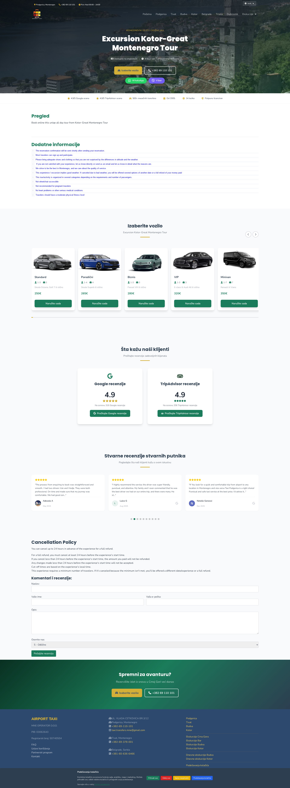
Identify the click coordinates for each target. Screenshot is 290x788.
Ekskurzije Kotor (195, 748)
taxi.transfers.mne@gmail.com (128, 730)
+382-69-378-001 (122, 742)
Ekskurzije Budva (195, 744)
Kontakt (35, 756)
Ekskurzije (248, 14)
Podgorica (161, 14)
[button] (131, 519)
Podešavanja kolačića (202, 778)
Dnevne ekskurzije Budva (199, 755)
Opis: (34, 609)
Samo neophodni (182, 778)
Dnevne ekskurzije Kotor (199, 759)
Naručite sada (53, 303)
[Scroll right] (256, 234)
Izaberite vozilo (130, 70)
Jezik (249, 3)
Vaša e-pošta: (153, 596)
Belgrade (207, 14)
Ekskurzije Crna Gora (197, 736)
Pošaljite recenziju (44, 653)
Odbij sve (166, 778)
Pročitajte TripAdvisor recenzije (182, 413)
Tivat (173, 14)
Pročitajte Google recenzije (112, 413)
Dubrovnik (232, 14)
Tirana (219, 14)
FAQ (33, 744)
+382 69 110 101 (162, 70)
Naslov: (35, 583)
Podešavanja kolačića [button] (197, 765)
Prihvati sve (153, 778)
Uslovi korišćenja (40, 748)
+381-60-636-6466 (123, 753)
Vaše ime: (36, 596)
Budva (183, 14)
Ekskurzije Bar (193, 740)
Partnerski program (41, 752)
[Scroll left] (248, 234)
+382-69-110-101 (122, 726)
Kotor (194, 14)
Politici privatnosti (102, 784)
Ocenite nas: (38, 639)
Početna (147, 14)
